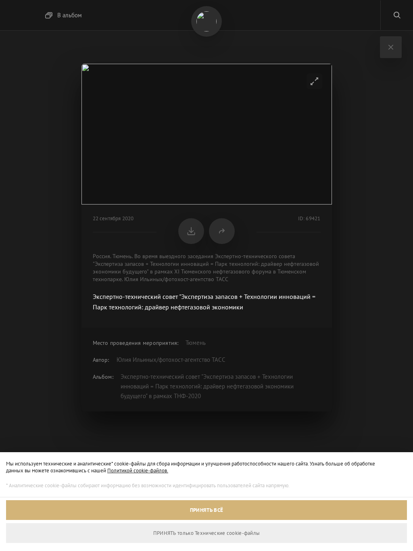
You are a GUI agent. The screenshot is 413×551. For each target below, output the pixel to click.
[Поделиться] (222, 231)
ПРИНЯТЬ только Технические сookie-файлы (206, 533)
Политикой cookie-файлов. (137, 470)
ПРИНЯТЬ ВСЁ (206, 510)
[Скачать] (191, 231)
